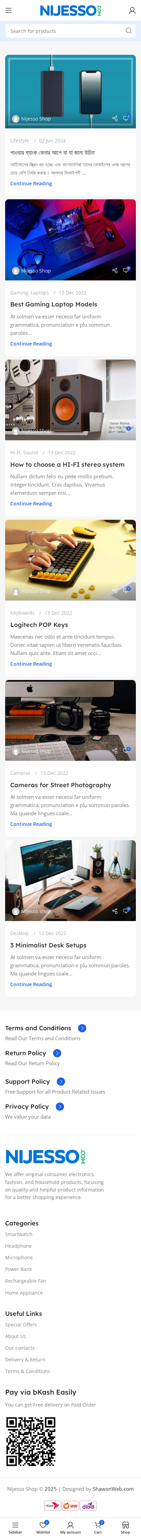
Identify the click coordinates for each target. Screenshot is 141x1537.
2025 (50, 1488)
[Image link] (45, 1155)
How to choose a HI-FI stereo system (67, 464)
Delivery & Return (25, 1359)
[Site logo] (70, 9)
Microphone (19, 1257)
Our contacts (20, 1348)
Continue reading (31, 183)
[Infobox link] (45, 1028)
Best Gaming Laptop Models (53, 304)
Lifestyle (19, 140)
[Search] (128, 31)
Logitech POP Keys (39, 625)
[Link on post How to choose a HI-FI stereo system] (70, 400)
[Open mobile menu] (8, 10)
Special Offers (21, 1324)
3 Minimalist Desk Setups (48, 945)
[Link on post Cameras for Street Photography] (70, 720)
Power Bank (18, 1269)
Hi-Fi (15, 452)
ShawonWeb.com (113, 1488)
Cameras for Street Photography (60, 785)
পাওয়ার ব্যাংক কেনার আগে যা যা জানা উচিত (52, 152)
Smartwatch (19, 1234)
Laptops (40, 292)
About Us (15, 1336)
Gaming (19, 292)
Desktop (19, 933)
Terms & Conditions (27, 1371)
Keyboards (22, 612)
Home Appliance (24, 1292)
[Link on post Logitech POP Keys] (70, 560)
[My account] (132, 10)
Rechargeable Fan (25, 1280)
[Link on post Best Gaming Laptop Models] (70, 239)
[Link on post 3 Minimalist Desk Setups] (70, 880)
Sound (30, 452)
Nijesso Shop (36, 118)
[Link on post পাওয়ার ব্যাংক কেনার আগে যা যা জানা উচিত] (70, 91)
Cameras (20, 773)
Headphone (18, 1246)
